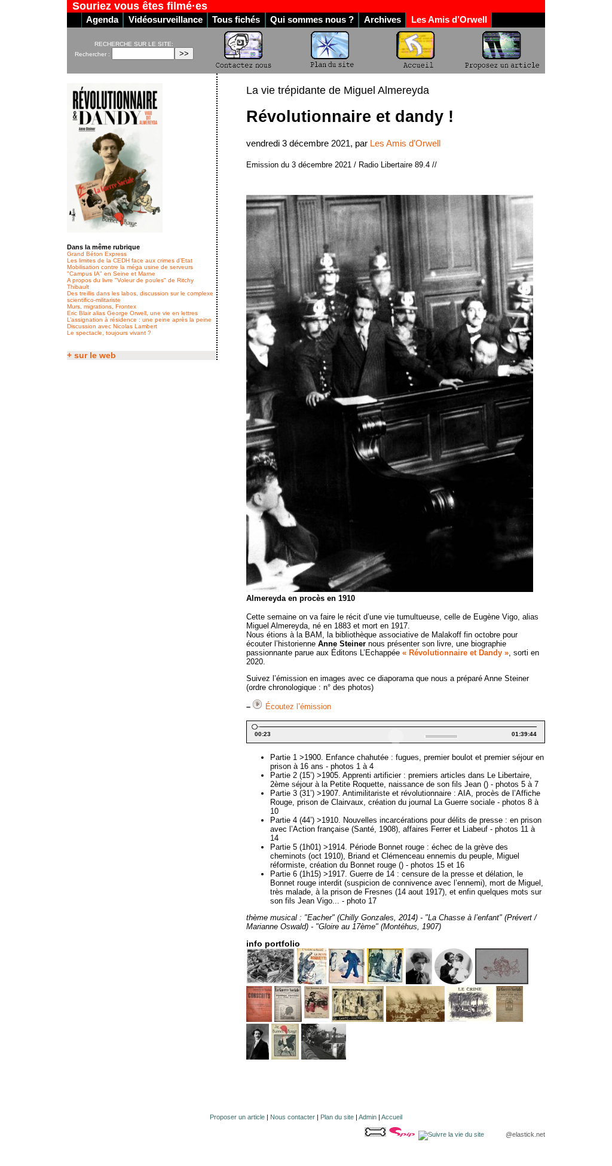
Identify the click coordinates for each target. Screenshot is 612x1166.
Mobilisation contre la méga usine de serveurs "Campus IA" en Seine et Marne (130, 270)
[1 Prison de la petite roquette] (270, 981)
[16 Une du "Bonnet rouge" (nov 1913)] (285, 1056)
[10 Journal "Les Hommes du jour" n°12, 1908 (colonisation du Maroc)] (316, 1019)
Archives (382, 20)
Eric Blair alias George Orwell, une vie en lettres (132, 313)
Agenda (102, 20)
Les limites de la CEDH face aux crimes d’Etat (129, 260)
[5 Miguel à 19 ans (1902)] (419, 981)
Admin (368, 1117)
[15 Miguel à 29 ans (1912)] (257, 1056)
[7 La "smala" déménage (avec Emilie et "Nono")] (501, 981)
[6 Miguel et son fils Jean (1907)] (453, 981)
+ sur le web (91, 355)
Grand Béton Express (97, 254)
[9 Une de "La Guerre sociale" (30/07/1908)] (288, 1019)
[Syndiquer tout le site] (452, 1134)
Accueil (391, 1117)
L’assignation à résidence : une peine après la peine (139, 319)
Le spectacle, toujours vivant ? (109, 332)
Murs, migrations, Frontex (101, 306)
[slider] (396, 727)
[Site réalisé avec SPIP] (403, 1134)
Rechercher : (92, 54)
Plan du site (337, 1117)
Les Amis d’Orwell (449, 20)
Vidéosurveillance (165, 20)
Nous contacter (292, 1117)
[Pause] (395, 736)
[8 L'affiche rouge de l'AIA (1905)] (259, 1019)
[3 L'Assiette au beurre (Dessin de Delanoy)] (347, 981)
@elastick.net (525, 1134)
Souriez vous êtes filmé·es (139, 6)
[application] (395, 732)
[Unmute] (417, 736)
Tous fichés (236, 20)
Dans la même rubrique (103, 247)
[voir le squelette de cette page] (376, 1134)
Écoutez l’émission (298, 706)
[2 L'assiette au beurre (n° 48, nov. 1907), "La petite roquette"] (311, 981)
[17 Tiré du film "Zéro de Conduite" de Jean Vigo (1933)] (323, 1056)
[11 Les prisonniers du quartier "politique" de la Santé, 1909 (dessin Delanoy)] (358, 1019)
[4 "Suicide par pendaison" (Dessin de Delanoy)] (385, 981)
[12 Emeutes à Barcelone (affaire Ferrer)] (415, 1019)
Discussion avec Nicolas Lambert (112, 326)
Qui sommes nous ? (312, 20)
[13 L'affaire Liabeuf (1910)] (470, 1019)
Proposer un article (237, 1117)
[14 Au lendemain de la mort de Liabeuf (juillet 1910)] (509, 1019)
